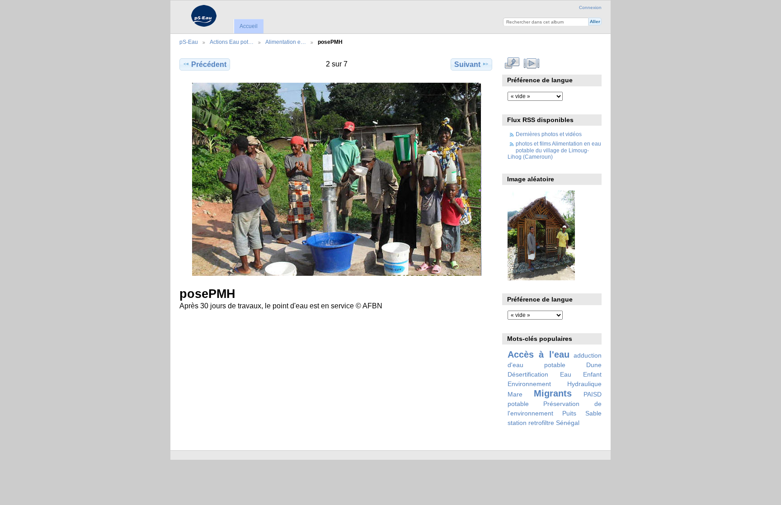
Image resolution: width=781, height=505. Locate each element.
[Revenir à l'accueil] (203, 16)
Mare (515, 394)
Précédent (208, 64)
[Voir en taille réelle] (336, 179)
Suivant (467, 64)
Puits (569, 413)
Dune (594, 364)
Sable (593, 413)
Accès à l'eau (538, 354)
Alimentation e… (285, 42)
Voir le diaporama (531, 63)
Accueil (249, 26)
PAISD (592, 394)
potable (518, 403)
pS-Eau (188, 42)
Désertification (528, 374)
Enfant (592, 374)
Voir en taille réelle (512, 63)
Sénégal (567, 422)
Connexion (590, 7)
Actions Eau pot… (232, 42)
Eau (565, 374)
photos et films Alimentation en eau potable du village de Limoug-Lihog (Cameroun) (554, 150)
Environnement (529, 383)
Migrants (553, 393)
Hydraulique (584, 383)
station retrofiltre (531, 422)
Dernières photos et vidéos (549, 134)
